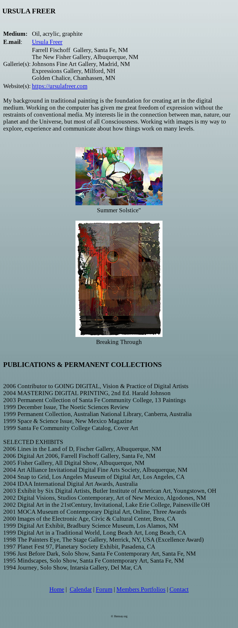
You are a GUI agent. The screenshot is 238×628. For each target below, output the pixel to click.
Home (56, 589)
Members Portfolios (140, 589)
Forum (104, 589)
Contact (179, 589)
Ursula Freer (47, 41)
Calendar (81, 589)
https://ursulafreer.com (59, 86)
